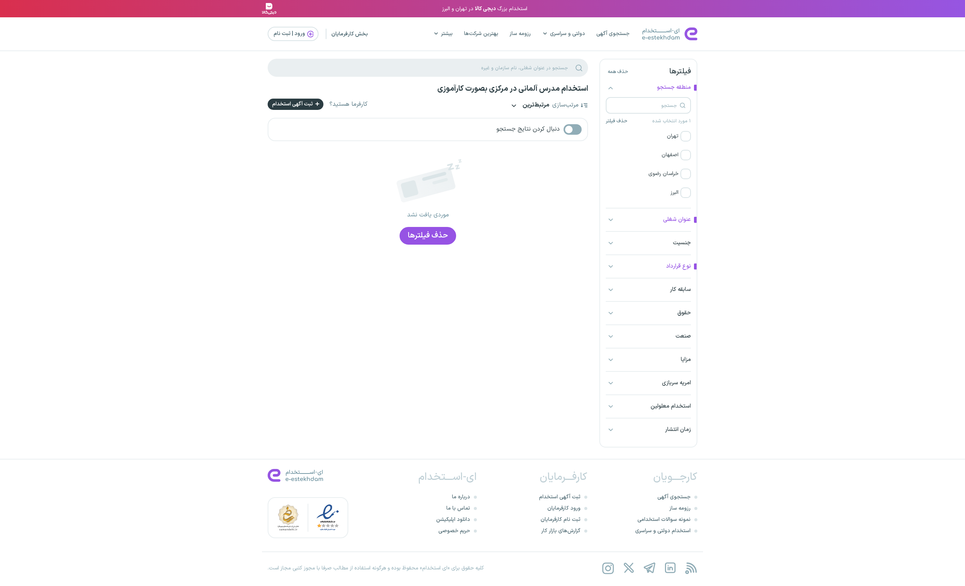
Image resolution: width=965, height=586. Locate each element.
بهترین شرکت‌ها (481, 34)
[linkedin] (670, 568)
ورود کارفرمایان (564, 508)
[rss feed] (690, 568)
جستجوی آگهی (613, 34)
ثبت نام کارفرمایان (561, 520)
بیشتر (447, 34)
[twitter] (628, 568)
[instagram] (607, 568)
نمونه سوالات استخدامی (664, 520)
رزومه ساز (520, 34)
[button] (648, 136)
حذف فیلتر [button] (616, 121)
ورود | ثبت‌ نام (290, 34)
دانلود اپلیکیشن (453, 520)
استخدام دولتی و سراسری (663, 531)
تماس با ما (458, 508)
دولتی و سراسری (567, 34)
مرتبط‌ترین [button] (535, 106)
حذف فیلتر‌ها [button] (428, 235)
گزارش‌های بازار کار (561, 531)
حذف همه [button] (618, 72)
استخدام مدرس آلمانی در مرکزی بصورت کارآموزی (512, 88)
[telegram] (649, 568)
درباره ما (461, 497)
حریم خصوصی (454, 531)
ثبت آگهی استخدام (293, 104)
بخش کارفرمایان (349, 34)
